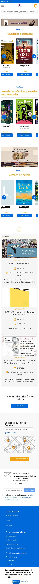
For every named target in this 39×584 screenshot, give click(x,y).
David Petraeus (10, 327)
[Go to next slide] (34, 56)
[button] (2, 22)
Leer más (24, 582)
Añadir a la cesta (24, 74)
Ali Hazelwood (5, 209)
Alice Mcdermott (5, 68)
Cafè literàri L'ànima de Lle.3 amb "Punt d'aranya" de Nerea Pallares (19, 532)
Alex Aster (34, 266)
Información (5, 1)
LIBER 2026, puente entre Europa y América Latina (19, 484)
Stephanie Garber (15, 266)
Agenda (5, 406)
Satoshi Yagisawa (19, 387)
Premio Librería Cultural (19, 434)
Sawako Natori (5, 387)
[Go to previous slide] (4, 56)
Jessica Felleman (24, 209)
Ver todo (19, 29)
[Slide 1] (18, 23)
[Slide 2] (20, 23)
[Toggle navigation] (2, 5)
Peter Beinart (24, 327)
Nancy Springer (24, 128)
